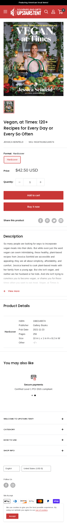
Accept (12, 516)
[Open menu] (5, 11)
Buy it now (33, 206)
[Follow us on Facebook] (6, 485)
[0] (60, 12)
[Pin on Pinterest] (47, 220)
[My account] (53, 12)
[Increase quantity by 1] (40, 182)
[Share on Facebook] (40, 220)
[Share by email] (60, 220)
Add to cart (33, 195)
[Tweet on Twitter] (54, 220)
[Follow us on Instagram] (12, 485)
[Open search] (46, 12)
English (9, 468)
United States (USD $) (33, 468)
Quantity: (8, 182)
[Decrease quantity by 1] (19, 182)
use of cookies (42, 510)
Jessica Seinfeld (13, 142)
